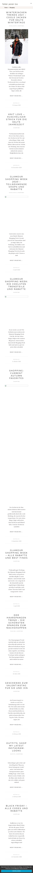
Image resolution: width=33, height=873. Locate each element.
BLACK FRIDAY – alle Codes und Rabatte (16, 808)
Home (6, 7)
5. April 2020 (16, 270)
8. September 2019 (16, 541)
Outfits (12, 754)
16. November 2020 (16, 167)
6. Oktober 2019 (16, 361)
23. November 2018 (16, 857)
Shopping (21, 25)
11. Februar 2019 (16, 734)
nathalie (16, 103)
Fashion (13, 631)
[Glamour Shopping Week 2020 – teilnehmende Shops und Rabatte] (16, 213)
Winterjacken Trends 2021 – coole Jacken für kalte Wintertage (16, 17)
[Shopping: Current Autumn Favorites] (16, 444)
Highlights (13, 25)
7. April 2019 (16, 606)
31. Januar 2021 (16, 105)
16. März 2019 (16, 674)
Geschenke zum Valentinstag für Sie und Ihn (16, 685)
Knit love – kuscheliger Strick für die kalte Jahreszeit (16, 119)
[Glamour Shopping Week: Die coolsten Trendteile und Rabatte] (16, 311)
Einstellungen (16, 871)
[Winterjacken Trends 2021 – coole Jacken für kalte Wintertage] (16, 46)
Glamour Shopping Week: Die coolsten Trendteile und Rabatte (16, 284)
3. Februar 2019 (16, 796)
